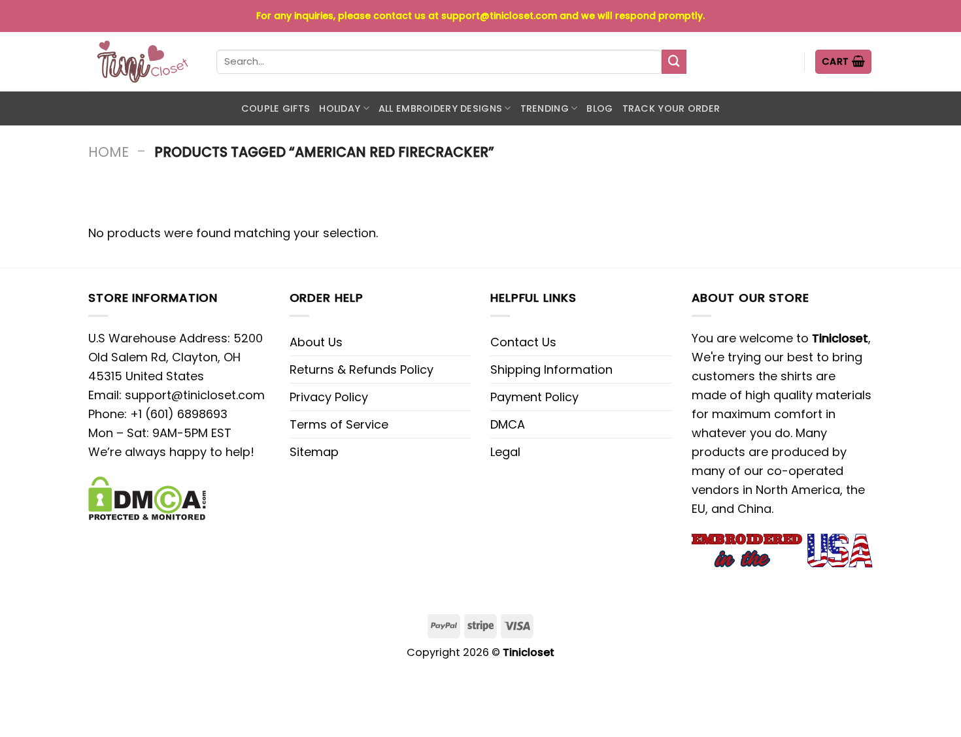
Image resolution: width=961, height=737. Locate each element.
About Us (316, 342)
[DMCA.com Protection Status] (147, 497)
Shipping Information (551, 369)
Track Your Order (671, 108)
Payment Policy (534, 397)
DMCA (507, 424)
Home (108, 151)
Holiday (339, 108)
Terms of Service (339, 424)
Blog (599, 108)
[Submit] (674, 62)
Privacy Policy (329, 397)
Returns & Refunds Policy (361, 369)
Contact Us (523, 342)
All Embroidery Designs (440, 108)
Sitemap (314, 452)
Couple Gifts (275, 108)
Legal (505, 452)
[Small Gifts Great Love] (142, 62)
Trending (544, 108)
